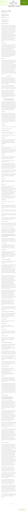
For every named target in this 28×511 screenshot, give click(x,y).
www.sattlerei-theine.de (4, 21)
